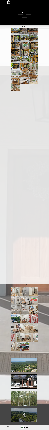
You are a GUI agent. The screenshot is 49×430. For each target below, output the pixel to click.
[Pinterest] (26, 427)
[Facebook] (24, 427)
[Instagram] (28, 427)
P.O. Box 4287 (8, 426)
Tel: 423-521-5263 (9, 429)
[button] (40, 2)
